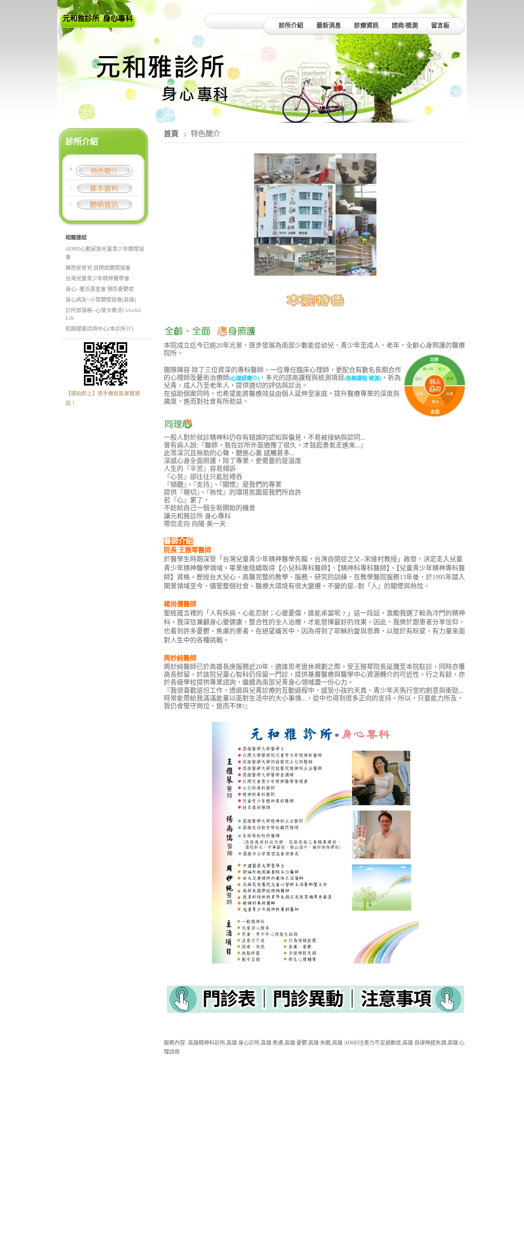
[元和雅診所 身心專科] (98, 25)
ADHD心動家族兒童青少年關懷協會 (105, 253)
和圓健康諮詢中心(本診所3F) (99, 328)
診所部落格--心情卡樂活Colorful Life (103, 314)
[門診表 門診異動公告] (315, 1020)
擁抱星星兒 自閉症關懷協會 (98, 267)
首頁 (171, 134)
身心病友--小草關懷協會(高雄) (101, 299)
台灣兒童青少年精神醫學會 (97, 278)
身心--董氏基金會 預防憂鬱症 (100, 289)
